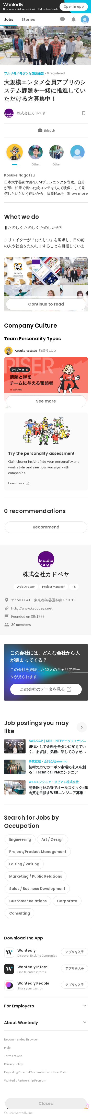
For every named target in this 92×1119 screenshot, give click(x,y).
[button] (48, 938)
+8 (74, 586)
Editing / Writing (24, 864)
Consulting (19, 913)
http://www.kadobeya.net (32, 608)
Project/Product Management (37, 851)
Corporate (67, 901)
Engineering (20, 839)
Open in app (74, 6)
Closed (46, 1103)
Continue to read (46, 304)
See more (46, 401)
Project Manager (53, 586)
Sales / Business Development (37, 888)
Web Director (26, 586)
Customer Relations (28, 901)
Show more (77, 193)
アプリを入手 (74, 952)
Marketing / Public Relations (35, 876)
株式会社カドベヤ (46, 574)
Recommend (46, 527)
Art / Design (52, 839)
